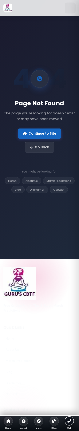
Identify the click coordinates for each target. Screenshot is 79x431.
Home (12, 181)
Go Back (42, 147)
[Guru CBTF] (39, 283)
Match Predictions (59, 181)
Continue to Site (42, 133)
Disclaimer (37, 189)
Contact (58, 189)
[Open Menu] (70, 8)
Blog (18, 189)
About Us (31, 181)
